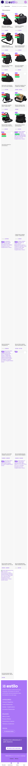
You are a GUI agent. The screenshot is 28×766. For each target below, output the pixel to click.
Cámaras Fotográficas (7, 702)
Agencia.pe (23, 755)
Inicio (2, 6)
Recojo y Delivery (6, 719)
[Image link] (10, 685)
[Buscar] (20, 2)
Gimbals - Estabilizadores (8, 707)
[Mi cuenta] (22, 2)
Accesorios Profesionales (8, 709)
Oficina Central (6, 716)
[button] (25, 14)
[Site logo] (11, 2)
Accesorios (7, 6)
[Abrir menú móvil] (2, 2)
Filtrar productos (6, 10)
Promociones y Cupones (8, 721)
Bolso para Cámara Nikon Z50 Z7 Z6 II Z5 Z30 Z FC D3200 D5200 (7, 564)
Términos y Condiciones (8, 723)
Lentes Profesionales (7, 704)
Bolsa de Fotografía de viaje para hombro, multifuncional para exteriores (7, 87)
